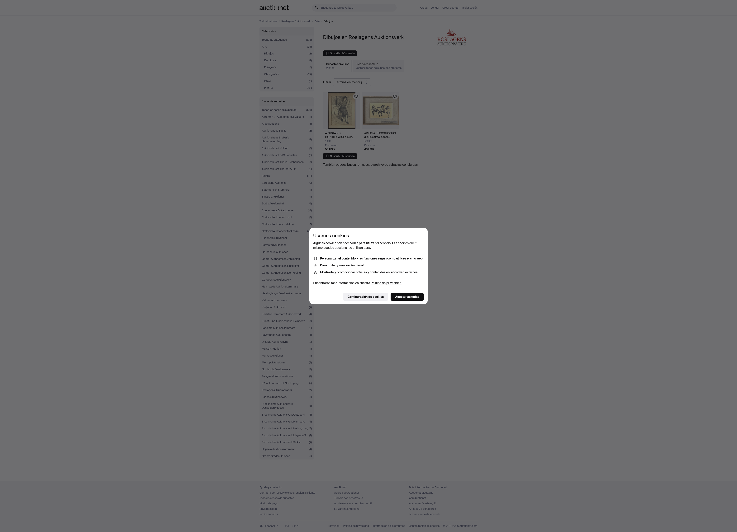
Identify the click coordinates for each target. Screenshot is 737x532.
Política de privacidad (386, 283)
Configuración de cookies (366, 297)
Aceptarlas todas (407, 297)
